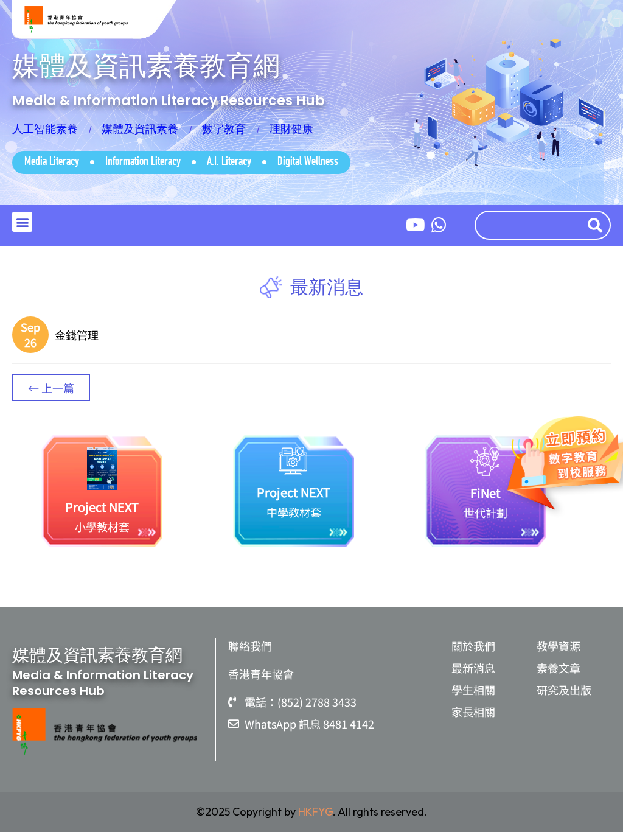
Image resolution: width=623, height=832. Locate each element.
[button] (22, 222)
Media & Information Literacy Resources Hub (168, 100)
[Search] (597, 225)
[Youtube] (415, 225)
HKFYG (315, 812)
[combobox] (528, 225)
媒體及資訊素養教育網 (146, 65)
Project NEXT (102, 507)
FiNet (485, 493)
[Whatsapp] (438, 225)
